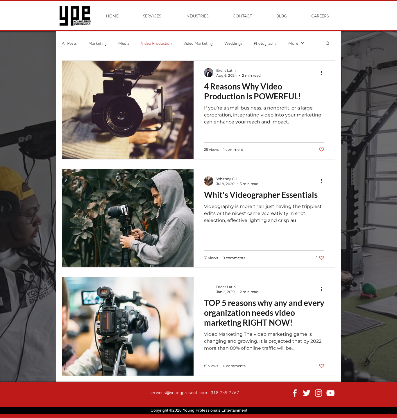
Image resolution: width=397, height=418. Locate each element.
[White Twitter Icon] (307, 393)
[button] (327, 44)
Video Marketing (198, 43)
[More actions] (323, 72)
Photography (265, 43)
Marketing (97, 43)
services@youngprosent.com (178, 393)
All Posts (69, 43)
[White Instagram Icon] (318, 393)
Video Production (156, 43)
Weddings (233, 43)
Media (123, 43)
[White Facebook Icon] (295, 393)
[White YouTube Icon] (330, 393)
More (293, 43)
